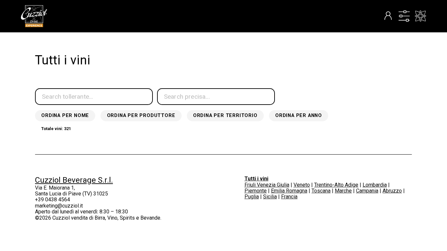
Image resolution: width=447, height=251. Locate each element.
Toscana (321, 191)
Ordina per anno (298, 115)
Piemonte (255, 191)
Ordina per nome (65, 115)
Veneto (302, 185)
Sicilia (270, 196)
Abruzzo (392, 191)
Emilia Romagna (289, 191)
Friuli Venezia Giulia (266, 185)
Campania (367, 191)
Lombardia (375, 185)
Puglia (251, 196)
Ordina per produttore (141, 115)
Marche (343, 191)
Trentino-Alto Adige (336, 185)
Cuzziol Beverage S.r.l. (74, 180)
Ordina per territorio (225, 115)
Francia (289, 196)
